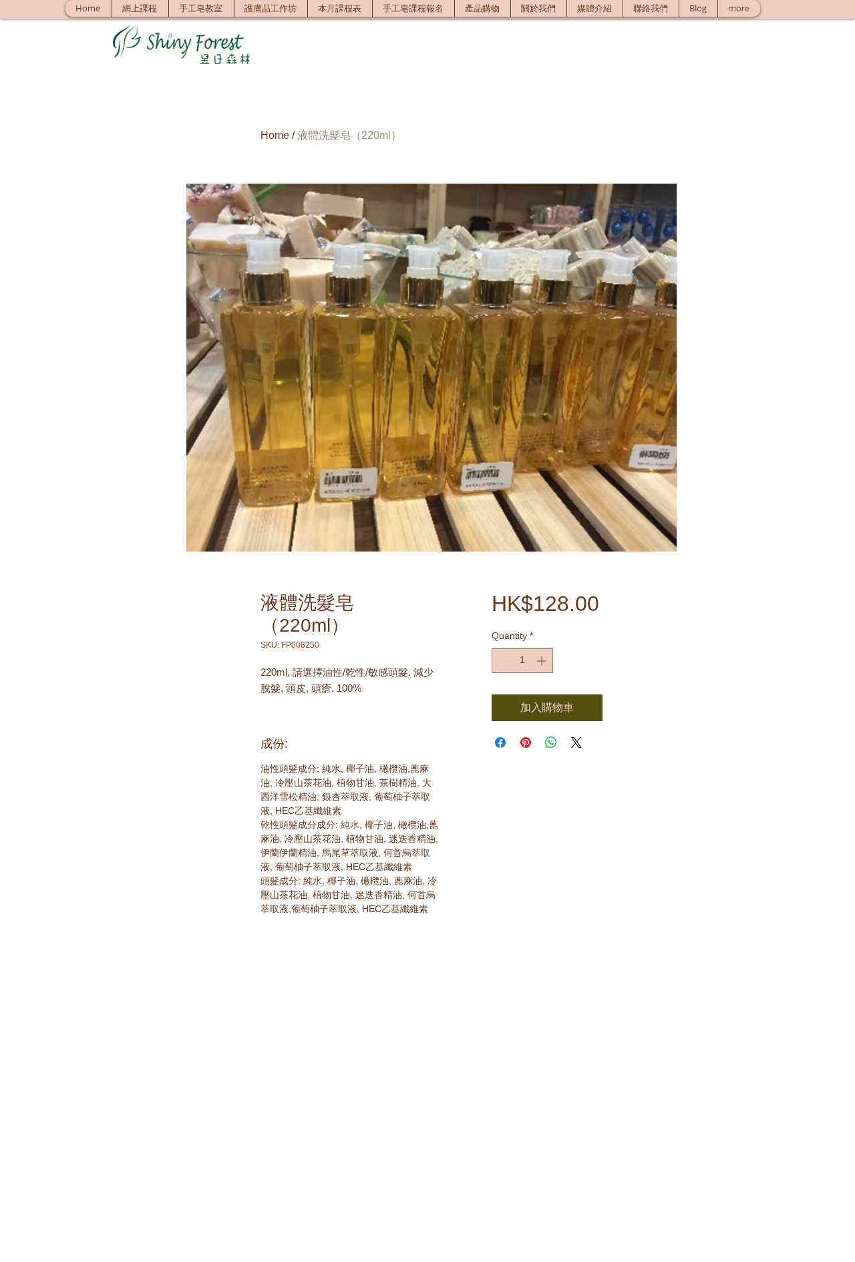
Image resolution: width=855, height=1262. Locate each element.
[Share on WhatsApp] (551, 742)
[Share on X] (576, 742)
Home (275, 135)
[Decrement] (502, 660)
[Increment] (542, 660)
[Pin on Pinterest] (526, 742)
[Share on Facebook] (500, 742)
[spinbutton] (522, 660)
